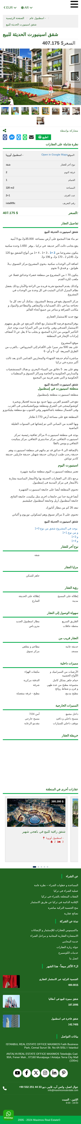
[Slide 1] (34, 867)
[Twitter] (36, 1073)
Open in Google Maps (54, 154)
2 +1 (53, 252)
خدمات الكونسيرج (68, 952)
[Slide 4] (44, 867)
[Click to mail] (31, 137)
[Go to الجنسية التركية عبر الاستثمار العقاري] (11, 981)
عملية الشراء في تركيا (66, 890)
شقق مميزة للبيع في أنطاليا (63, 999)
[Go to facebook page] (5, 137)
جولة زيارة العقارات (67, 947)
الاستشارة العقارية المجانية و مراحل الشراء (54, 935)
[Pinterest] (63, 1073)
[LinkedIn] (54, 1073)
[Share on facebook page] (12, 137)
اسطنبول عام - (38, 18)
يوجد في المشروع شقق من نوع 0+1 (56, 528)
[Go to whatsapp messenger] (25, 137)
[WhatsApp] (8, 1115)
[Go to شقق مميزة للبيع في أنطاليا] (11, 1001)
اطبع (45, 137)
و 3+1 (74, 536)
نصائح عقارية (71, 913)
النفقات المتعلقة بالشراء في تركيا (59, 896)
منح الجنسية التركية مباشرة (63, 907)
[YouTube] (17, 1073)
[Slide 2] (38, 867)
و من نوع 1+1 (70, 532)
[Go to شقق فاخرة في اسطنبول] (11, 1021)
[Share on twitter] (19, 137)
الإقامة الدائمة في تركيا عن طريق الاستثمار (54, 902)
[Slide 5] (47, 867)
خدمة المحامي (70, 941)
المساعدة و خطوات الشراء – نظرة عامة (56, 885)
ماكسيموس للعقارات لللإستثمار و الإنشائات (54, 930)
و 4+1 (74, 540)
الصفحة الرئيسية (15, 18)
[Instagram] (45, 1073)
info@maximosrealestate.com (63, 1090)
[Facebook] (26, 1073)
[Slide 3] (41, 867)
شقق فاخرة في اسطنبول (64, 1018)
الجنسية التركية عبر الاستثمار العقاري (58, 979)
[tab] (5, 111)
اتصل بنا (73, 958)
